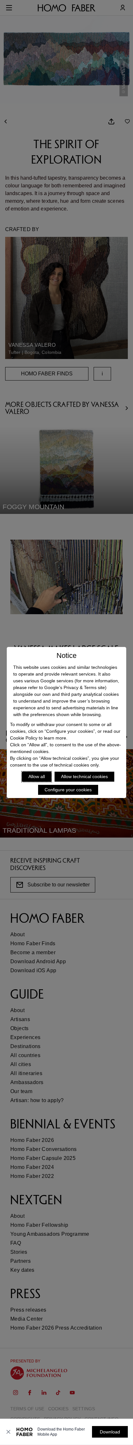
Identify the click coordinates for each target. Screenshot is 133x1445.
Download (110, 1431)
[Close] (8, 1432)
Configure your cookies (68, 789)
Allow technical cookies (84, 776)
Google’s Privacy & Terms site (74, 687)
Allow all (36, 776)
